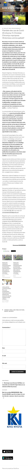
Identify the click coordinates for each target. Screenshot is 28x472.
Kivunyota (17, 28)
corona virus (8, 309)
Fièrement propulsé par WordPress (10, 468)
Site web (4, 363)
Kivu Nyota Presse (13, 8)
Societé (11, 311)
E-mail (4, 355)
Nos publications (18, 309)
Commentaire (6, 327)
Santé (6, 311)
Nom (3, 348)
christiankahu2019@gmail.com (10, 212)
